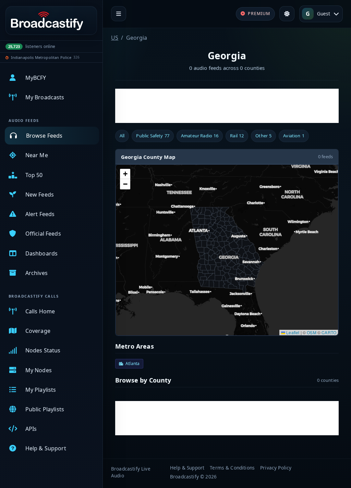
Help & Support (187, 467)
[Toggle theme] (286, 13)
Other (263, 136)
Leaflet (292, 332)
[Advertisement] (227, 106)
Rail (237, 136)
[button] (125, 174)
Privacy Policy (275, 467)
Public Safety (152, 136)
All (122, 136)
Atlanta (132, 363)
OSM (311, 332)
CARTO (329, 332)
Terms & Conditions (232, 467)
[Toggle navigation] (118, 13)
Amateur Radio (199, 136)
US (114, 37)
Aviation (293, 136)
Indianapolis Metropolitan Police (41, 57)
